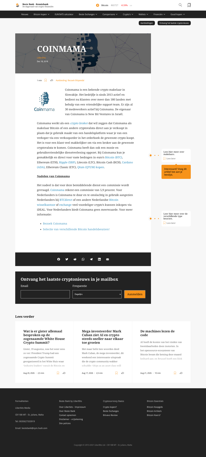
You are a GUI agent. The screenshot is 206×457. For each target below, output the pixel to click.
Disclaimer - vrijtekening (71, 419)
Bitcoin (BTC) (113, 157)
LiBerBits (41, 58)
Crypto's (127, 14)
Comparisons (109, 14)
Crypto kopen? (110, 407)
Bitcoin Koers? (153, 415)
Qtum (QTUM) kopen (90, 167)
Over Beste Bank (67, 411)
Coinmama (57, 190)
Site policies (65, 423)
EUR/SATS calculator (64, 14)
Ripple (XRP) (67, 162)
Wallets (142, 14)
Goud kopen (176, 14)
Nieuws (24, 14)
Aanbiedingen (147, 23)
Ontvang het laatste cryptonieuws (174, 23)
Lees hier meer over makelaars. (173, 153)
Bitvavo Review (110, 415)
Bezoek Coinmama (55, 223)
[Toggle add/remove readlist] (46, 80)
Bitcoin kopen (40, 14)
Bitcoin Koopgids (155, 407)
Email (24, 285)
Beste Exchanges (87, 14)
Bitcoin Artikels (154, 411)
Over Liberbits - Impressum (72, 407)
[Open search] (180, 5)
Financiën (158, 14)
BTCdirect (66, 199)
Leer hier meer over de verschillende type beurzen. (175, 216)
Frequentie (80, 285)
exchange (65, 204)
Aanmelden (135, 294)
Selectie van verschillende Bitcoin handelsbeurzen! (76, 229)
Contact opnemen (67, 415)
